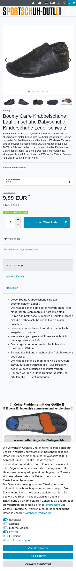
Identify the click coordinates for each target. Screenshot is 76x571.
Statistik (14, 523)
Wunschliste (13, 239)
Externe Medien (19, 527)
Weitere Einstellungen (16, 540)
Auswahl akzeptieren (38, 563)
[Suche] (59, 3)
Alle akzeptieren (38, 547)
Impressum (53, 504)
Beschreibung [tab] (14, 265)
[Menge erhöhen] (18, 219)
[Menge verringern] (18, 225)
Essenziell (15, 519)
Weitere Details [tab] (15, 276)
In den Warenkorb (46, 222)
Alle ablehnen (38, 555)
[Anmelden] (33, 3)
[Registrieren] (40, 3)
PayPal (13, 531)
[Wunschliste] (65, 3)
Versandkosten (32, 249)
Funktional (15, 535)
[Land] (46, 3)
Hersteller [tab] (12, 287)
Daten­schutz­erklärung (37, 512)
